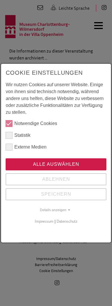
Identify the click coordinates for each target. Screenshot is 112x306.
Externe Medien (30, 147)
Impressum (44, 221)
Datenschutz (67, 221)
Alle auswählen (56, 164)
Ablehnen (56, 179)
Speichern (56, 194)
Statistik (22, 135)
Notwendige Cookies (35, 123)
